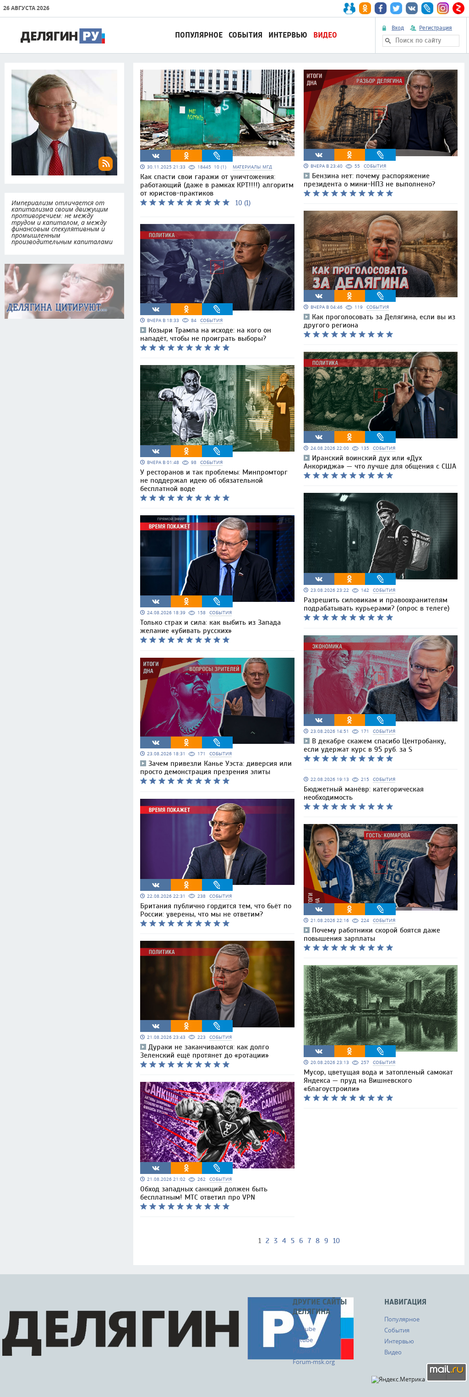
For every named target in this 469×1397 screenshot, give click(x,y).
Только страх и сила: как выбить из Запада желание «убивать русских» (210, 626)
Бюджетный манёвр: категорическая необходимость (364, 793)
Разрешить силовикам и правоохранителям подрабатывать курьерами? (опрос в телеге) (377, 604)
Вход (398, 28)
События (245, 35)
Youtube (304, 1329)
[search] (388, 41)
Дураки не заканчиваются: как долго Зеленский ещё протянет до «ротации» (204, 1051)
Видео (325, 35)
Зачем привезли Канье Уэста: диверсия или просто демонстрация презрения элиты (216, 767)
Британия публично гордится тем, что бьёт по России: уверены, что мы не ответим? (215, 910)
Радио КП (306, 1351)
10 (336, 1241)
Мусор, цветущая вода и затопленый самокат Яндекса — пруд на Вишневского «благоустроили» (378, 1080)
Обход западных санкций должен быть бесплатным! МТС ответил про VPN (203, 1193)
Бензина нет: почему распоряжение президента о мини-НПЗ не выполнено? (369, 180)
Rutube (303, 1340)
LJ (217, 156)
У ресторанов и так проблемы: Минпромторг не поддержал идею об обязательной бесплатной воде (214, 480)
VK (156, 156)
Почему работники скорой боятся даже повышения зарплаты (372, 934)
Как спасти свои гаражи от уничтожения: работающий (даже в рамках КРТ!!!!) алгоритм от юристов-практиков (217, 185)
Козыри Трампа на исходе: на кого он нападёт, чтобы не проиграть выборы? (205, 334)
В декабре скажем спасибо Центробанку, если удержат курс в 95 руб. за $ (375, 745)
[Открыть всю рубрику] (64, 291)
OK (186, 156)
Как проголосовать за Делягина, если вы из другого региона (379, 321)
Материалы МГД (252, 167)
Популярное (199, 35)
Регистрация (435, 28)
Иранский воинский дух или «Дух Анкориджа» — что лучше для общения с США (380, 462)
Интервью (287, 35)
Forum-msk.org (314, 1362)
